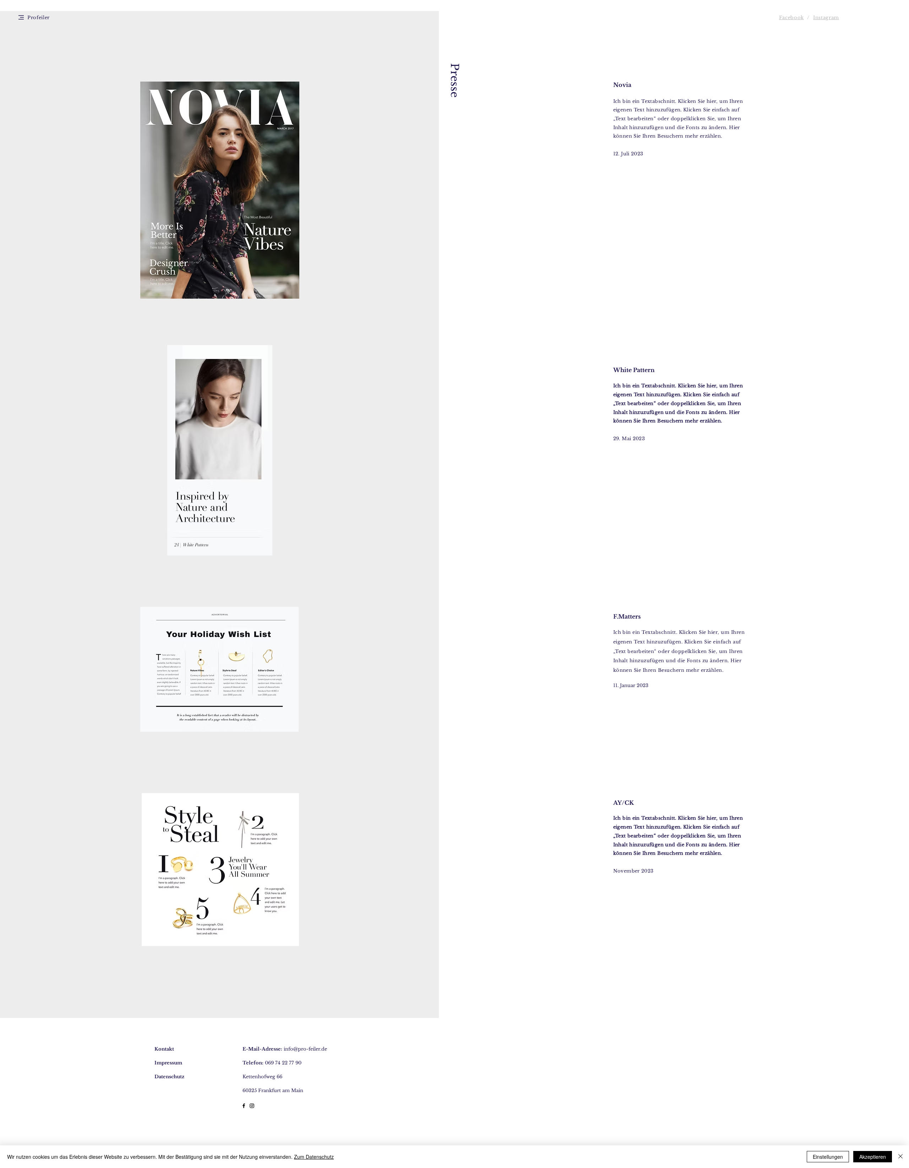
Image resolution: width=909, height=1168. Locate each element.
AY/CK (623, 802)
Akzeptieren (872, 1156)
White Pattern (634, 369)
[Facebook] (244, 1106)
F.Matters (627, 616)
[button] (21, 17)
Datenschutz (169, 1077)
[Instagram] (252, 1106)
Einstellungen (828, 1156)
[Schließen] (900, 1156)
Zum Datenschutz (314, 1156)
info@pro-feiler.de (305, 1049)
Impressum (168, 1063)
